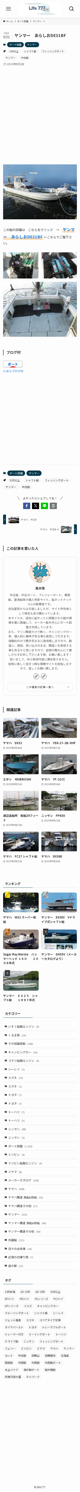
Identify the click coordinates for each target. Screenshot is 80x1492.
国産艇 (9, 1362)
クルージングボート (17, 1313)
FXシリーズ (41, 1299)
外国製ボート (53, 1362)
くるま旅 (17, 1035)
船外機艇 (50, 1369)
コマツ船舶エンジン (23, 1060)
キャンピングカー (23, 1052)
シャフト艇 (30, 51)
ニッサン (17, 1129)
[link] (36, 676)
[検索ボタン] (71, 9)
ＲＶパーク (33, 1377)
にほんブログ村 (13, 371)
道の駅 (15, 1266)
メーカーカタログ (23, 1180)
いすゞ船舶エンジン (23, 1026)
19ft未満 (10, 1292)
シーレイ (16, 1069)
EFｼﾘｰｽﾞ (9, 1299)
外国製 (16, 1240)
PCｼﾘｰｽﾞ (59, 1299)
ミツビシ (16, 1154)
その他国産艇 (20, 1043)
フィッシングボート (53, 51)
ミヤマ (15, 1172)
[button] (26, 506)
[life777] (40, 9)
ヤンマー (32, 44)
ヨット (9, 1355)
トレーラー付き (14, 1334)
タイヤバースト (14, 1327)
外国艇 (22, 1362)
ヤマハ (16, 1189)
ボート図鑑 (15, 44)
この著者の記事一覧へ (40, 687)
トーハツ (16, 1112)
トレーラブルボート (54, 1327)
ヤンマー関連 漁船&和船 (27, 1223)
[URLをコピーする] (53, 506)
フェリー (10, 1348)
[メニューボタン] (8, 9)
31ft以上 (13, 51)
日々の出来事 (20, 1249)
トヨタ (15, 1095)
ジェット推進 (13, 1320)
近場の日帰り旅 (20, 1257)
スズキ (15, 1078)
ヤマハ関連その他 (23, 1206)
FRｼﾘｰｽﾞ (25, 1299)
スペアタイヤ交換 (50, 1320)
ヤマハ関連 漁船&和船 (25, 1197)
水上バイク (11, 1369)
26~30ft (40, 1292)
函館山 (36, 1355)
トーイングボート (39, 1334)
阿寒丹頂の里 (13, 1377)
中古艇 (24, 57)
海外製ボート (32, 1369)
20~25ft (25, 1292)
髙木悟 (40, 588)
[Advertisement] (40, 112)
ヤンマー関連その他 (24, 1231)
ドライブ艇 (11, 1341)
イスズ (28, 1306)
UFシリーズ (11, 1306)
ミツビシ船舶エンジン (25, 1163)
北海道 (65, 1355)
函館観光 (50, 1355)
